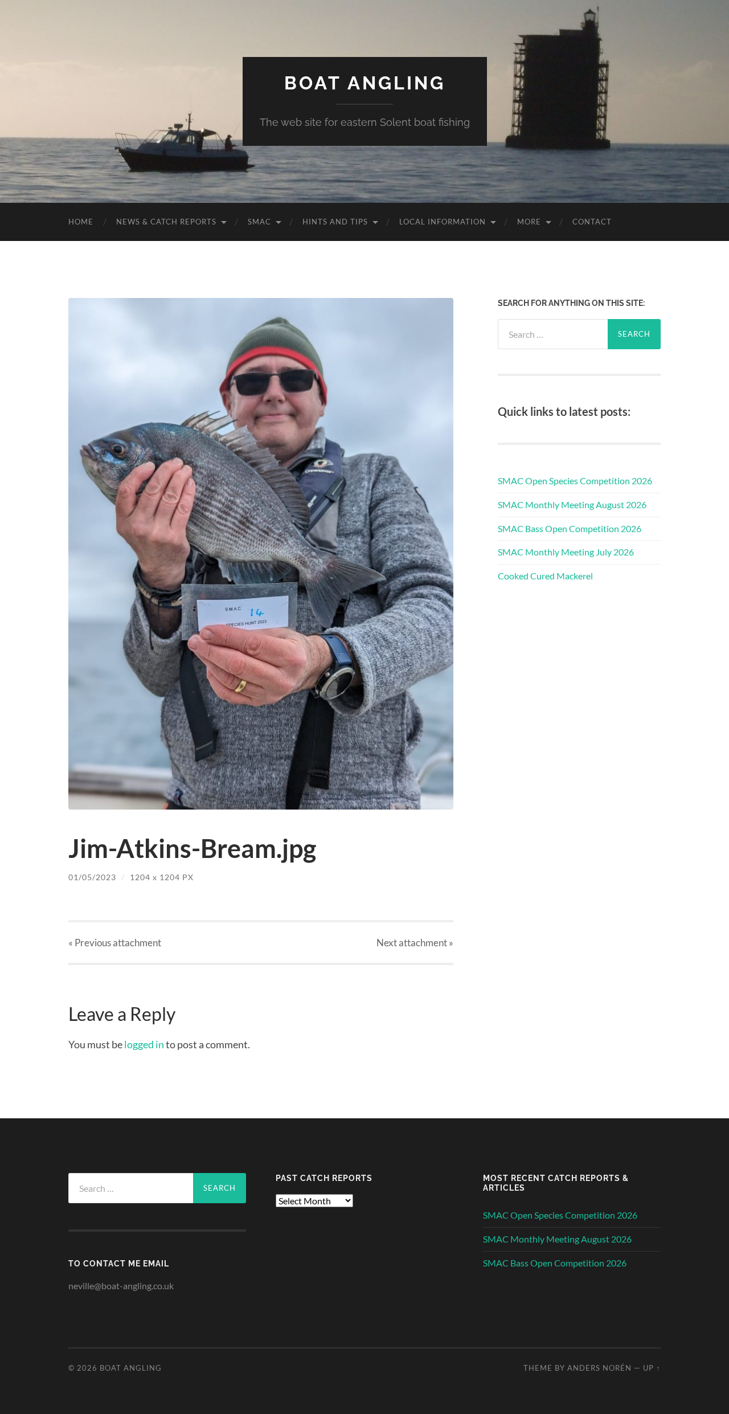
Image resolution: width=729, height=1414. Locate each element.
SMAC (259, 221)
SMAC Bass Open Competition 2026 (569, 528)
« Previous (114, 943)
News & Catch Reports (166, 221)
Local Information (442, 221)
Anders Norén (599, 1367)
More (529, 221)
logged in (144, 1044)
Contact (592, 221)
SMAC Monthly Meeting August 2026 (572, 504)
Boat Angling (364, 82)
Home (80, 221)
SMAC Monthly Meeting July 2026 (566, 551)
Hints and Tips (335, 221)
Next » (414, 943)
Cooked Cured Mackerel (545, 575)
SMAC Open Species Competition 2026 (575, 480)
